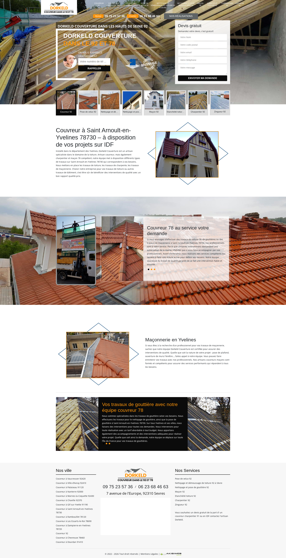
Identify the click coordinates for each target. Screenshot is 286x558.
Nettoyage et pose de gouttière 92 (186, 4)
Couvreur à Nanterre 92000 (69, 491)
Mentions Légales (149, 553)
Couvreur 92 (99, 4)
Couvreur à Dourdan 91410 (131, 4)
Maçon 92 (200, 4)
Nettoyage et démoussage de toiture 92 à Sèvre (163, 5)
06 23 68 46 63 (150, 16)
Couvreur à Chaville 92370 (69, 500)
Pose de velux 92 (144, 4)
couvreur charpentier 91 (187, 516)
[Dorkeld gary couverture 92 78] (59, 7)
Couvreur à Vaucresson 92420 (71, 478)
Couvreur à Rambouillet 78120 (71, 516)
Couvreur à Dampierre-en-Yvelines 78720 (73, 527)
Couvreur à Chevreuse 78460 (113, 4)
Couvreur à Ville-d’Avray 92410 (71, 483)
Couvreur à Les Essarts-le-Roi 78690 (73, 521)
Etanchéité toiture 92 (212, 4)
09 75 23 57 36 (115, 16)
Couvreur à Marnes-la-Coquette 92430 (75, 496)
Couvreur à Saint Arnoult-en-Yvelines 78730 (74, 510)
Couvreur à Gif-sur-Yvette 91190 (72, 504)
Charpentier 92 (227, 4)
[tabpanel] (186, 247)
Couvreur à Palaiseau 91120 (70, 487)
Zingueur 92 (239, 4)
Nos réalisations (181, 16)
